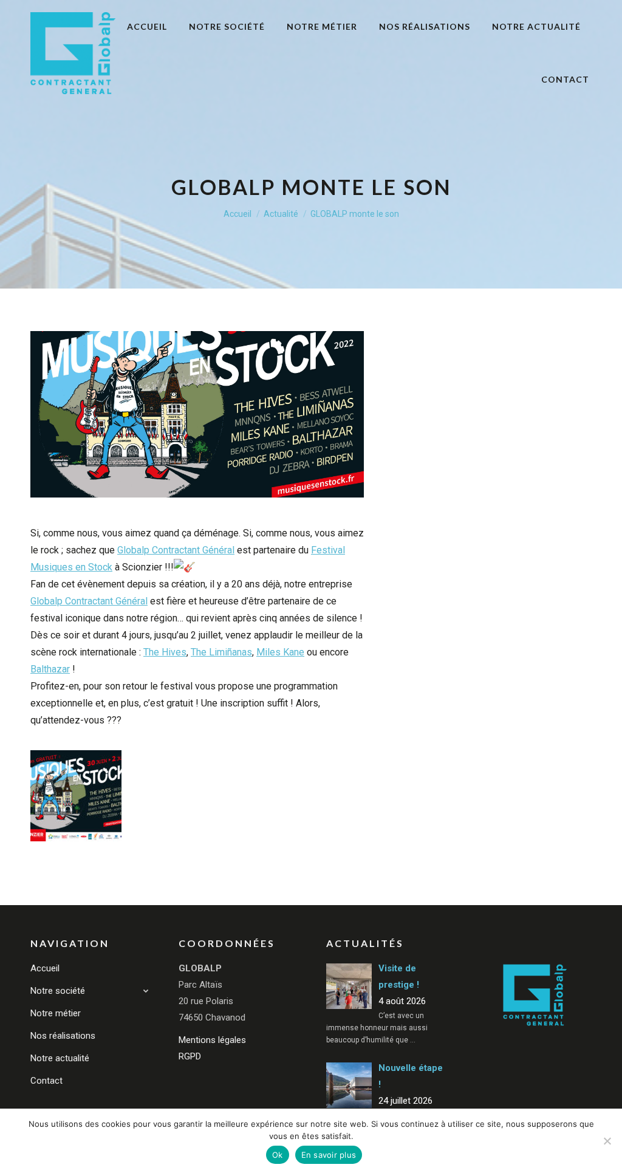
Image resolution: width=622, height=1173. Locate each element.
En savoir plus (329, 1155)
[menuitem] (147, 27)
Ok (277, 1155)
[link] (175, 550)
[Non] (607, 1141)
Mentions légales (212, 1039)
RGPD (190, 1056)
